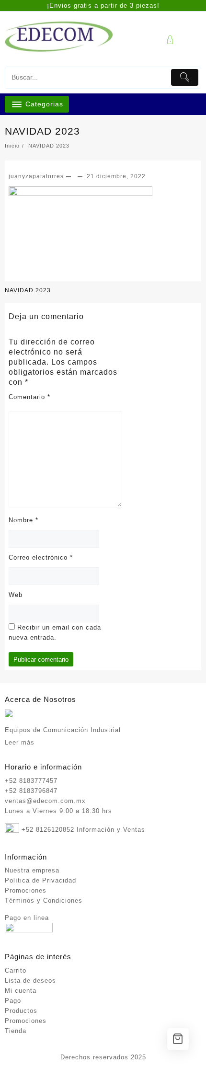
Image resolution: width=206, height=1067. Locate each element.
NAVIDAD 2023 (42, 131)
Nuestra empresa (32, 870)
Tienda (15, 1030)
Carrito (15, 970)
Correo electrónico (41, 557)
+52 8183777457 (31, 780)
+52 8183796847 (31, 790)
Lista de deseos (30, 980)
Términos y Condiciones (43, 900)
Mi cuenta (20, 990)
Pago (13, 1000)
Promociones (25, 890)
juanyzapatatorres (36, 176)
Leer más (19, 742)
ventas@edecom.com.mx (45, 800)
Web (16, 594)
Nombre (23, 520)
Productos (21, 1010)
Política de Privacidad (40, 880)
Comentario (29, 397)
